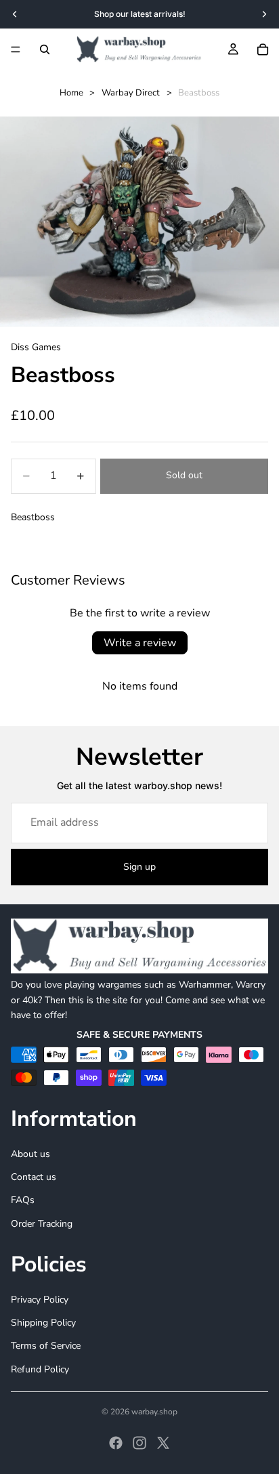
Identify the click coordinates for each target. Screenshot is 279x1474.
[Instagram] (139, 1443)
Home (71, 93)
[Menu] (15, 49)
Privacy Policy (39, 1299)
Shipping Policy (43, 1322)
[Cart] (263, 49)
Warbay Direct (131, 93)
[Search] (45, 49)
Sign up (139, 866)
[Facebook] (116, 1443)
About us (30, 1153)
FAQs (23, 1200)
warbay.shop (154, 1411)
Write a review (140, 642)
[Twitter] (163, 1443)
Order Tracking (41, 1223)
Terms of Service (46, 1345)
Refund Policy (40, 1369)
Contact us (33, 1177)
